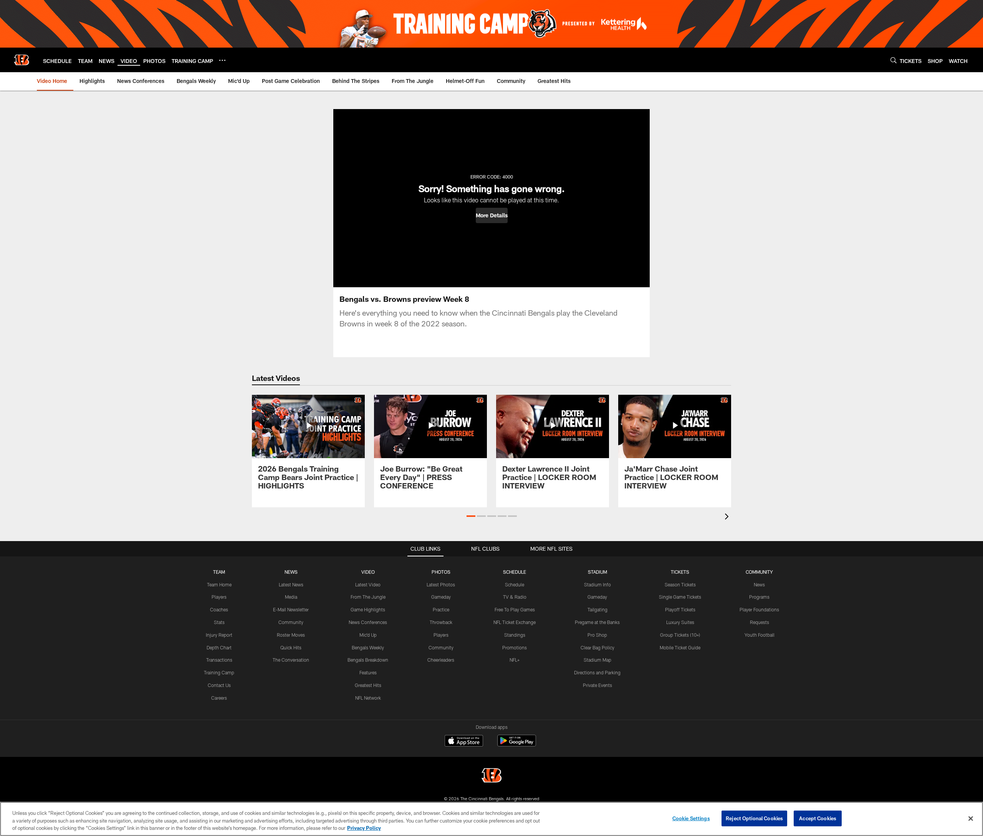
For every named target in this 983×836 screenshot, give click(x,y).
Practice (441, 609)
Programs (759, 596)
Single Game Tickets (680, 596)
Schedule (514, 584)
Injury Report (219, 634)
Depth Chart (219, 647)
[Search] (893, 60)
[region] (491, 819)
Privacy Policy (364, 828)
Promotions (514, 647)
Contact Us (219, 685)
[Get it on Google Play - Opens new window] (516, 744)
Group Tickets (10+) (680, 634)
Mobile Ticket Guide (680, 647)
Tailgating (597, 609)
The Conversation (291, 659)
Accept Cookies (817, 818)
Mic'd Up (368, 634)
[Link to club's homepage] (21, 60)
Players (219, 596)
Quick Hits (290, 647)
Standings (514, 634)
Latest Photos (441, 584)
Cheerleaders (440, 659)
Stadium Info (597, 584)
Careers (219, 697)
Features (368, 672)
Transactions (219, 659)
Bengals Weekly (368, 647)
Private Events (597, 685)
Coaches (219, 609)
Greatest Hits (368, 685)
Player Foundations (759, 609)
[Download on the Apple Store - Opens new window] (464, 741)
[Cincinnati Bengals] (491, 776)
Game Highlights (368, 609)
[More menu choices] (222, 60)
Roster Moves (291, 634)
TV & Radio (514, 596)
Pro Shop (597, 634)
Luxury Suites (680, 622)
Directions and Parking (597, 672)
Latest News (291, 584)
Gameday (441, 596)
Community (290, 622)
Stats (219, 622)
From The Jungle (368, 596)
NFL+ (515, 659)
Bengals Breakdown (368, 659)
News (759, 584)
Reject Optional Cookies (754, 818)
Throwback (441, 622)
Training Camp (219, 672)
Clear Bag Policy (597, 647)
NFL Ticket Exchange (514, 622)
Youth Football (759, 634)
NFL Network (368, 697)
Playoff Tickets (680, 609)
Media (291, 596)
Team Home (219, 584)
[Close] (970, 818)
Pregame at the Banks (597, 622)
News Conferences (368, 622)
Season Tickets (680, 584)
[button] (492, 215)
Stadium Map (597, 659)
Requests (759, 622)
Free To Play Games (515, 609)
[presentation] (728, 517)
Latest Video (368, 584)
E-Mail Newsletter (291, 609)
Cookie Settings (691, 818)
